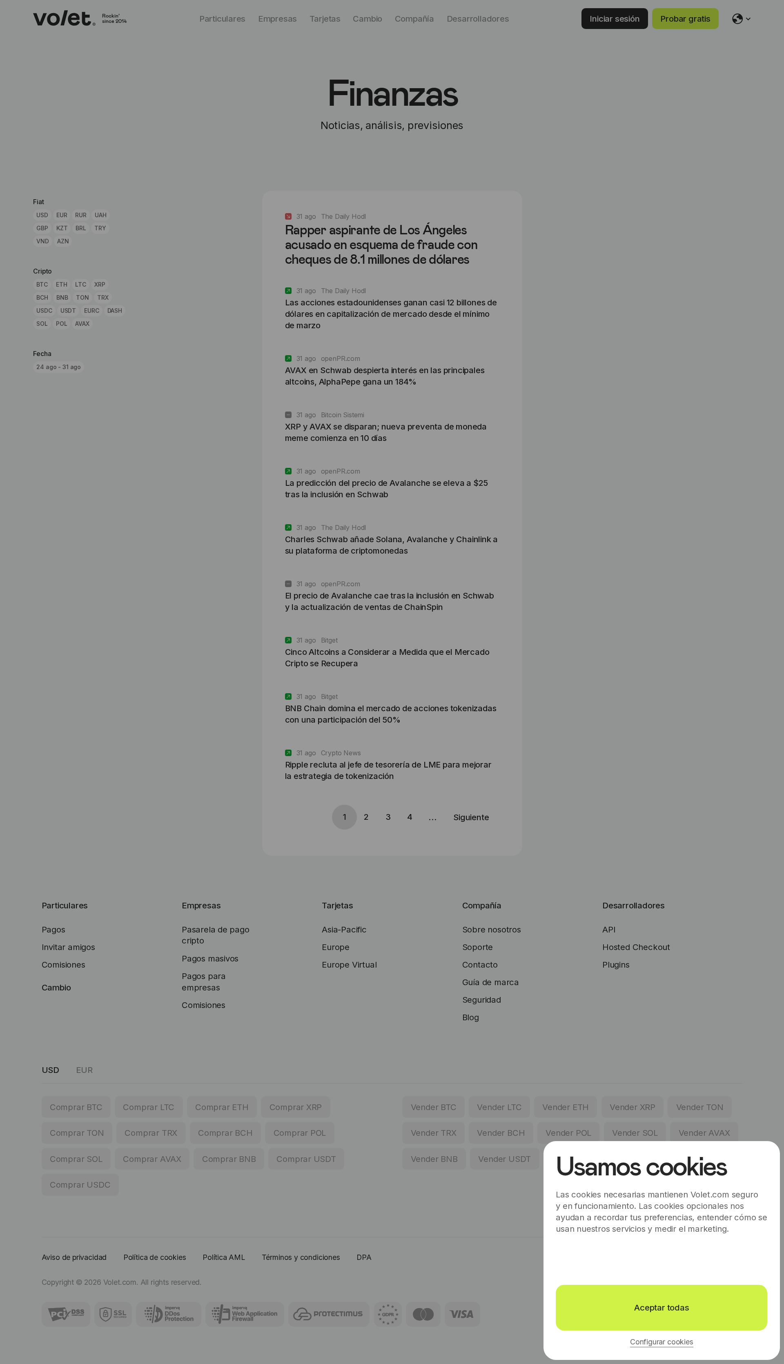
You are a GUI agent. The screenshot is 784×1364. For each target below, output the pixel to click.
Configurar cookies (661, 1341)
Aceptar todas (661, 1307)
